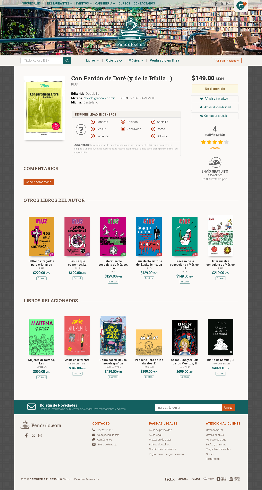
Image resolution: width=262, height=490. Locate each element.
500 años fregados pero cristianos (41, 263)
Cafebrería (104, 3)
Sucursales (31, 3)
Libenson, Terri (77, 363)
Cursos (124, 3)
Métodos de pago (216, 439)
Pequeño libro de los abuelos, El (149, 361)
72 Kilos (149, 367)
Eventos (82, 3)
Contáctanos (144, 3)
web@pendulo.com (108, 434)
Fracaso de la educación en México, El (185, 265)
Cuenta (210, 454)
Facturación (213, 458)
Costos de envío (215, 434)
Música (134, 60)
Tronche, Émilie (220, 363)
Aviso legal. (155, 434)
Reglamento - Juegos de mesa (166, 454)
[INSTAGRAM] (228, 3)
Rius (74, 84)
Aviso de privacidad (160, 430)
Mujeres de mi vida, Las (41, 361)
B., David (185, 367)
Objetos (112, 60)
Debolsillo (92, 94)
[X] (222, 3)
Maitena (41, 367)
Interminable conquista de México (220, 263)
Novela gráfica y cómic (100, 98)
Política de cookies (159, 444)
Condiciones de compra (162, 449)
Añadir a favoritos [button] (216, 98)
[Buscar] (67, 60)
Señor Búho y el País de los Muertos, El (185, 361)
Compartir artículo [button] (216, 115)
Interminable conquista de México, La (113, 265)
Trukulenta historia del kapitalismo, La (149, 263)
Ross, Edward (113, 367)
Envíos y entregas (216, 444)
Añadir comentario (38, 182)
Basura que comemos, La (77, 263)
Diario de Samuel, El (220, 360)
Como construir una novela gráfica (113, 361)
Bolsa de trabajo (107, 444)
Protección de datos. (160, 439)
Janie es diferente (77, 360)
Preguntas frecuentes (218, 449)
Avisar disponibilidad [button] (217, 107)
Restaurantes (58, 3)
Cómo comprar (214, 430)
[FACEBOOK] (216, 3)
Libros (91, 60)
